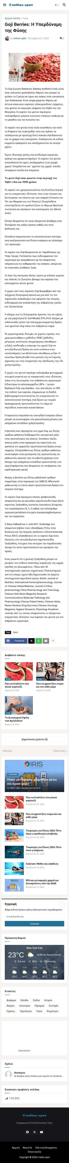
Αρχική (16, 1147)
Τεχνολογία (26, 1011)
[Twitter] (31, 641)
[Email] (46, 641)
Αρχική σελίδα (12, 18)
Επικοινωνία (34, 1151)
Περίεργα (39, 1005)
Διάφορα (11, 1000)
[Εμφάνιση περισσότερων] (53, 641)
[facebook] (27, 1132)
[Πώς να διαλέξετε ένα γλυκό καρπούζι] (14, 802)
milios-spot (44, 1157)
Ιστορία (48, 1000)
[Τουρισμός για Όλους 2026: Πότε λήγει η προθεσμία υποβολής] (14, 835)
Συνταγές (53, 1005)
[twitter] (34, 1132)
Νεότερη (8, 751)
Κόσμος (11, 1005)
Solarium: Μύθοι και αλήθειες (42, 864)
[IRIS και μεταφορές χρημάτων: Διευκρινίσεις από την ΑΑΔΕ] (14, 885)
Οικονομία (24, 1005)
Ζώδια (36, 1000)
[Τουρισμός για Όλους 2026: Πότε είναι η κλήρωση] (14, 852)
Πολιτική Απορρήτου (46, 1147)
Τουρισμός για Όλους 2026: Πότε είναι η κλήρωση (43, 849)
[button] (4, 5)
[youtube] (41, 1132)
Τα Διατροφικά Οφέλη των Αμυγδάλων (17, 719)
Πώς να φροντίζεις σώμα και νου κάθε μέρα (49, 685)
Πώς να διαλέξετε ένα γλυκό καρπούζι (17, 685)
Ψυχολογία (52, 1011)
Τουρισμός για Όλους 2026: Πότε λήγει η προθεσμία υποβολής (43, 832)
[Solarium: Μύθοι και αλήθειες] (14, 868)
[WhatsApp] (38, 641)
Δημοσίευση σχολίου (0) (35, 739)
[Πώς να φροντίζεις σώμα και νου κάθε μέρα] (14, 819)
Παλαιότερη (59, 751)
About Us (27, 1147)
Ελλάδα (24, 1000)
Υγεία (25, 18)
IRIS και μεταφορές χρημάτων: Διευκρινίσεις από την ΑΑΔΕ (42, 882)
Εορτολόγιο (24, 1050)
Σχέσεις (11, 1011)
